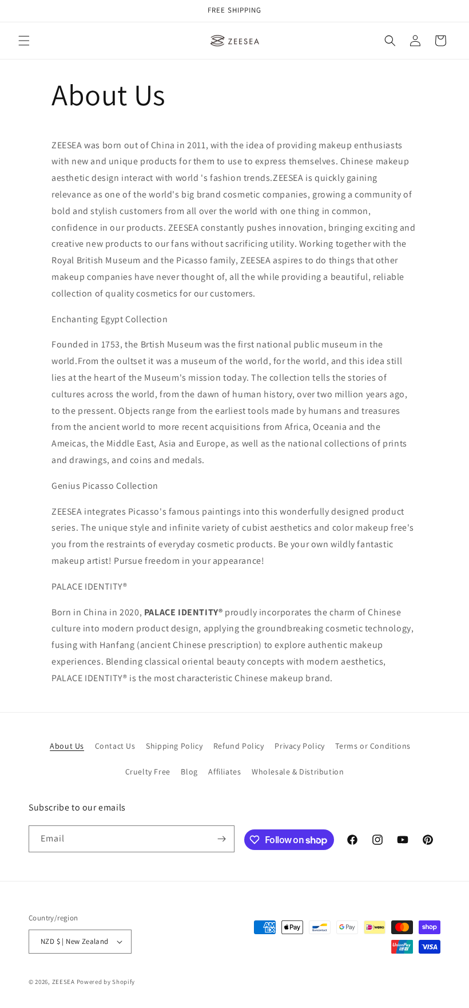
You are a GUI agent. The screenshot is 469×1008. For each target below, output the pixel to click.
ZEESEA (63, 982)
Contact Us (115, 746)
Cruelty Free (147, 771)
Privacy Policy (299, 746)
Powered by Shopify (106, 982)
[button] (24, 40)
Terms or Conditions (372, 746)
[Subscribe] (221, 838)
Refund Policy (238, 746)
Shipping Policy (174, 746)
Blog (189, 771)
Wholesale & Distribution (298, 771)
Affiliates (224, 771)
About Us (67, 746)
